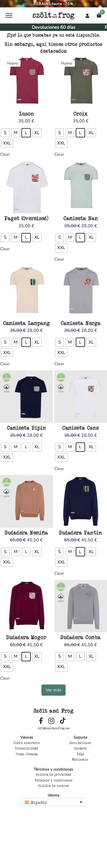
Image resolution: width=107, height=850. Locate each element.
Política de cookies (53, 786)
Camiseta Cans (80, 428)
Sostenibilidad (26, 748)
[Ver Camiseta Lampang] (26, 291)
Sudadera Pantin (80, 533)
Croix (80, 114)
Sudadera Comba (81, 637)
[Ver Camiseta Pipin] (26, 396)
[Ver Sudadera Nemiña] (26, 501)
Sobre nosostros (27, 743)
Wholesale (80, 760)
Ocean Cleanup (27, 754)
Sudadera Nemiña (26, 533)
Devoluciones (80, 743)
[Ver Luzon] (26, 82)
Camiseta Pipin (26, 428)
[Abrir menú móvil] (8, 15)
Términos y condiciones (53, 780)
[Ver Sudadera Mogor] (26, 606)
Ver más (53, 690)
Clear (5, 154)
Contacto (80, 748)
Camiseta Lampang (26, 323)
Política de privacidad (53, 775)
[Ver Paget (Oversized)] (26, 187)
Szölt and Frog (54, 710)
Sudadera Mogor (26, 637)
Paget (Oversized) (26, 218)
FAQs (80, 754)
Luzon (26, 114)
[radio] (5, 133)
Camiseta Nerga (81, 323)
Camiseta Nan (80, 218)
